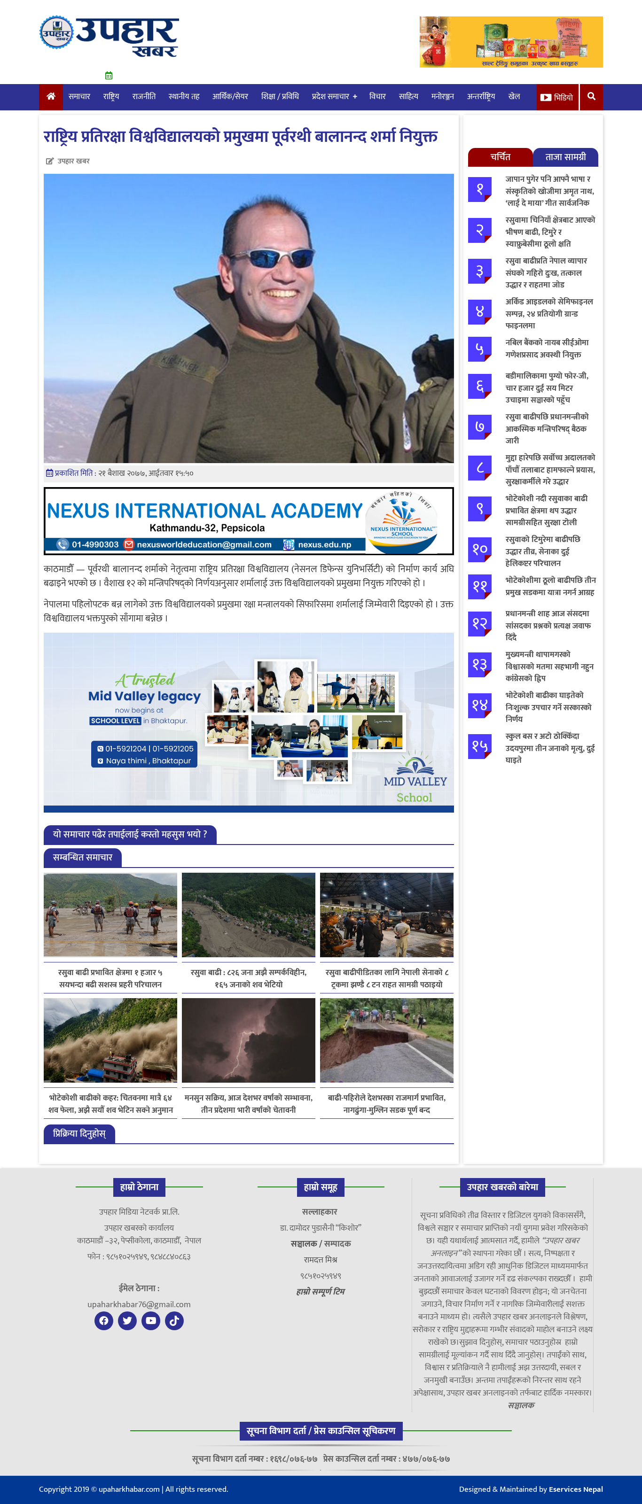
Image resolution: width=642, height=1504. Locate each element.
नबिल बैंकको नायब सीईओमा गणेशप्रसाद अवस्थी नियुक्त (547, 349)
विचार (377, 96)
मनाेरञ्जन (442, 96)
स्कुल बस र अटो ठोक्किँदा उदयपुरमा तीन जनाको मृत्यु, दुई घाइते (550, 748)
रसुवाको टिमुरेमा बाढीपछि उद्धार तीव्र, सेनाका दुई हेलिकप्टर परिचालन (543, 551)
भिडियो (563, 98)
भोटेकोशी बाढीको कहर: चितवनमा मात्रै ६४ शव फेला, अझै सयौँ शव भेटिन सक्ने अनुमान (110, 1104)
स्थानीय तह (184, 96)
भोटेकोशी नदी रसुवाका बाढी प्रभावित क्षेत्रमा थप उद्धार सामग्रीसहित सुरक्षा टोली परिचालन (546, 517)
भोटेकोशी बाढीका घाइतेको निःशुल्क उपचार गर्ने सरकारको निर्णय (549, 707)
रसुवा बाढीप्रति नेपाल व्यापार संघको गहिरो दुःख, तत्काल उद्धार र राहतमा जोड (546, 273)
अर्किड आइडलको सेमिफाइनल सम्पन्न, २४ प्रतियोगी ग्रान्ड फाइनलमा (549, 314)
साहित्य (408, 96)
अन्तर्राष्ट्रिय (481, 96)
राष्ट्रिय (111, 96)
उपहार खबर (74, 161)
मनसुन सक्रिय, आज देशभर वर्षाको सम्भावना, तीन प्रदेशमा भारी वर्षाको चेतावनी (249, 1104)
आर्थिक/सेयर (230, 96)
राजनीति (144, 96)
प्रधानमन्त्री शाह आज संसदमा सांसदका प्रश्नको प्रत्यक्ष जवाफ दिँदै (548, 625)
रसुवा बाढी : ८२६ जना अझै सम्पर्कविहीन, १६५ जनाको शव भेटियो (248, 979)
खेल (514, 96)
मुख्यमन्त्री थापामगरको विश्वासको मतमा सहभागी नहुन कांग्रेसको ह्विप (550, 666)
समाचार (79, 96)
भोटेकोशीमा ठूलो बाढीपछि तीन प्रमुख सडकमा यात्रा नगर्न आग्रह (551, 586)
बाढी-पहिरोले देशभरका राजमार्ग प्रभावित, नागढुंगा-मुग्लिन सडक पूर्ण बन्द (387, 1104)
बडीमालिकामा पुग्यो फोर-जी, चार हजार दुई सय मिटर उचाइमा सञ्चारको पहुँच (547, 388)
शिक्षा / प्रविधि (280, 96)
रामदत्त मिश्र (320, 1260)
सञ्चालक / (307, 1244)
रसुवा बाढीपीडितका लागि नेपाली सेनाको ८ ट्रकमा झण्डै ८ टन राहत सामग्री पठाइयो (387, 979)
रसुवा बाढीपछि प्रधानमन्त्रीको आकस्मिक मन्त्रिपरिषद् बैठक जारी (547, 429)
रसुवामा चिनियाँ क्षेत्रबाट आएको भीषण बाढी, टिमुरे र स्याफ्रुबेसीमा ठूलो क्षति (550, 232)
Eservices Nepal (576, 1489)
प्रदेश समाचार (330, 96)
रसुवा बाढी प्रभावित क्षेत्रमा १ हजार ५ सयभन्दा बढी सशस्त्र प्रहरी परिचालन (110, 979)
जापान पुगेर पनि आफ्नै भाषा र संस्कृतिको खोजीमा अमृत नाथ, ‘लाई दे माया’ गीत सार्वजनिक (550, 191)
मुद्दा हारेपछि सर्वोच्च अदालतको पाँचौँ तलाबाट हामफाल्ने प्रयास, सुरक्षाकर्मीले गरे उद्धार (550, 469)
